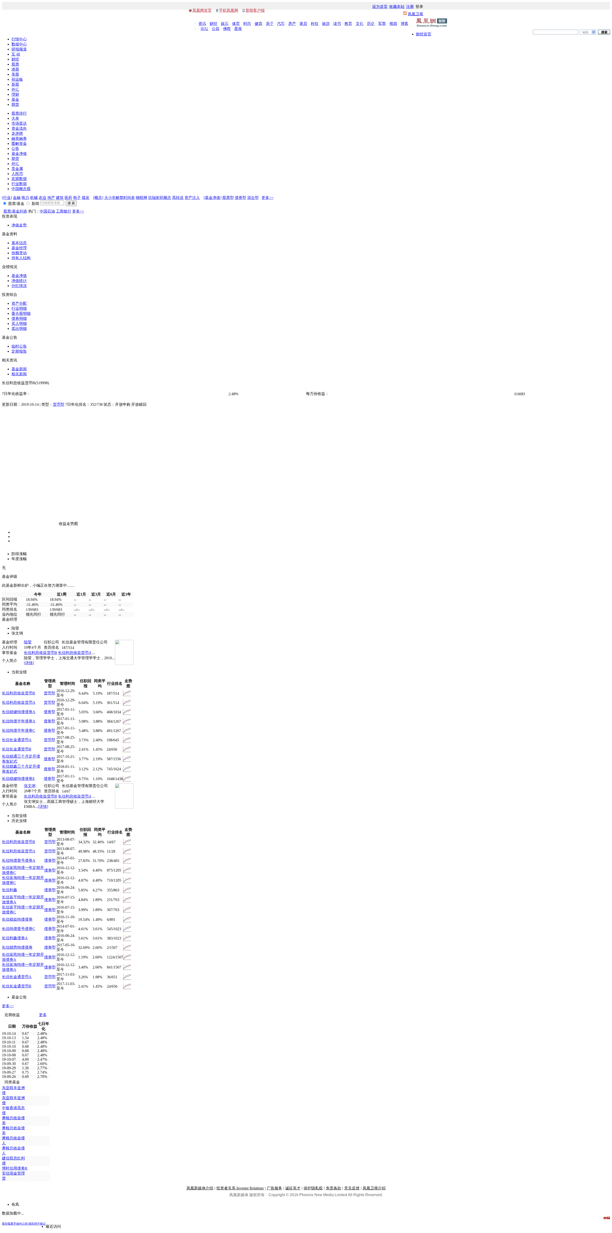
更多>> (267, 198)
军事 (382, 24)
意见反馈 (352, 1188)
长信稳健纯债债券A (18, 712)
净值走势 (19, 225)
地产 (51, 198)
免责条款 (333, 1188)
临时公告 (19, 346)
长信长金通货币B (16, 749)
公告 (15, 148)
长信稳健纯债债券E (18, 779)
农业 (42, 198)
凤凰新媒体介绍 (199, 1188)
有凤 (15, 1204)
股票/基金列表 (15, 211)
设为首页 (380, 7)
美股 (15, 74)
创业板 (17, 79)
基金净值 (19, 154)
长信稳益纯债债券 (17, 919)
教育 (348, 24)
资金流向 (19, 128)
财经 (213, 24)
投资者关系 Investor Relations (240, 1188)
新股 (15, 84)
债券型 (240, 198)
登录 (419, 7)
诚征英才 (293, 1188)
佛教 (227, 29)
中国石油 (47, 211)
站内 (585, 32)
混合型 (253, 198)
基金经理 (19, 248)
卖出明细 (19, 329)
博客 (404, 24)
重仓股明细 (21, 313)
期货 (15, 104)
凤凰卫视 (415, 14)
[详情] (29, 663)
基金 (15, 99)
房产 (292, 24)
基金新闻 (19, 369)
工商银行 (63, 211)
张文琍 (29, 786)
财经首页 (423, 34)
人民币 (17, 174)
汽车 (281, 24)
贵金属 (17, 169)
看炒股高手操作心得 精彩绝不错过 (24, 1223)
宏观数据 (19, 179)
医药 (68, 198)
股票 (15, 64)
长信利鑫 (9, 890)
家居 (303, 24)
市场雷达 (19, 123)
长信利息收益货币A (74, 653)
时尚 (247, 24)
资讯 (202, 24)
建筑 (60, 198)
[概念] (98, 198)
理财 (15, 94)
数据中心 (19, 44)
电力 (25, 198)
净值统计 (19, 281)
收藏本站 (396, 7)
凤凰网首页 (202, 10)
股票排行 (19, 113)
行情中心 (19, 39)
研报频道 (19, 49)
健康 (258, 24)
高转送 (178, 198)
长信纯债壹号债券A (18, 860)
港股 (15, 69)
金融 (17, 198)
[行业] (7, 198)
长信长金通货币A (17, 740)
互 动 (15, 54)
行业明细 (19, 308)
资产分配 (19, 303)
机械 (34, 198)
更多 (43, 1015)
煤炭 (85, 198)
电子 (77, 198)
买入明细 (19, 323)
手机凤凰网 (228, 10)
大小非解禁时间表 (119, 198)
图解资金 (19, 143)
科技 (314, 24)
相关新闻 (19, 374)
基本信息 (19, 243)
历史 (371, 24)
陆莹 (28, 642)
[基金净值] (212, 198)
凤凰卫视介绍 (374, 1188)
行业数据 (19, 184)
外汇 (15, 89)
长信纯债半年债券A (18, 721)
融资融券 (19, 138)
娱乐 (225, 24)
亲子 (269, 24)
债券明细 (19, 318)
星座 (238, 29)
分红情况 (19, 286)
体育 (236, 24)
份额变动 (19, 253)
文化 (359, 24)
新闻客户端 (255, 10)
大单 (15, 118)
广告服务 (274, 1188)
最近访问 (53, 1226)
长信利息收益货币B (40, 653)
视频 (393, 24)
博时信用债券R (14, 1168)
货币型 (58, 404)
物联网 (141, 198)
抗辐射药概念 (159, 198)
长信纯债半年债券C (18, 730)
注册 (410, 7)
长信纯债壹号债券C (18, 929)
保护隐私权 (313, 1188)
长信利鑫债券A (15, 938)
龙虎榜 (17, 133)
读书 (337, 24)
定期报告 (19, 351)
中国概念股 (21, 189)
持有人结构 (21, 258)
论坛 (204, 29)
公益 (215, 29)
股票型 (228, 198)
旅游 (326, 24)
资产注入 (192, 198)
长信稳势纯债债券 (17, 947)
